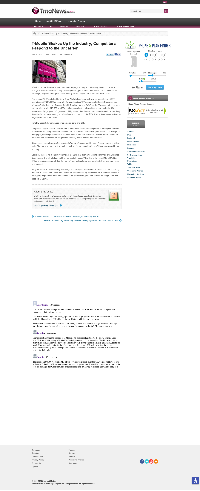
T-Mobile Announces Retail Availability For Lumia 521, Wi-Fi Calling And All (65, 216)
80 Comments (66, 54)
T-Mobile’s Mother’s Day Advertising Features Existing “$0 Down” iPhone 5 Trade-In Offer (82, 220)
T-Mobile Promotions (132, 159)
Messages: (157, 72)
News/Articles (133, 141)
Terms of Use (37, 456)
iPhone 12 (64, 26)
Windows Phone (134, 177)
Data (129, 134)
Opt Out (35, 466)
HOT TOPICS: (38, 26)
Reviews (71, 453)
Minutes (132, 72)
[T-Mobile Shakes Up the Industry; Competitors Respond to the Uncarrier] (49, 81)
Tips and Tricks (133, 167)
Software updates (134, 154)
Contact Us (36, 463)
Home (38, 21)
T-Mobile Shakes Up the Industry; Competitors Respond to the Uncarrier (74, 45)
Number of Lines (155, 51)
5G (51, 26)
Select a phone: (133, 52)
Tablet (129, 164)
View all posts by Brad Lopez (47, 205)
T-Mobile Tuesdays (100, 26)
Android (130, 131)
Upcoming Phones (76, 21)
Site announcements (136, 151)
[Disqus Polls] (76, 263)
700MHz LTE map (54, 21)
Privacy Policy (38, 459)
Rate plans (131, 144)
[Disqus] (76, 334)
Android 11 (80, 26)
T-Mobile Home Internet (125, 26)
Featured (131, 138)
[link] (136, 111)
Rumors (130, 148)
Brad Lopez (51, 54)
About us (35, 453)
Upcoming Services (135, 174)
